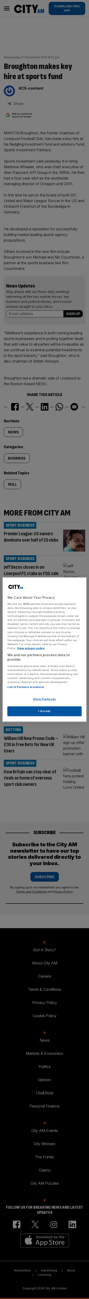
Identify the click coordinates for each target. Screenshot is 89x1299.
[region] (44, 649)
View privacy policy (31, 648)
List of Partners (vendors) (25, 687)
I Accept (44, 711)
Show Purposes (44, 699)
